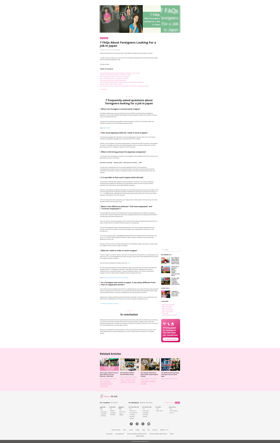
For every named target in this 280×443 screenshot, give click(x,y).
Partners (172, 433)
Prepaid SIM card (102, 407)
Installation (112, 410)
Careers (131, 430)
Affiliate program (140, 436)
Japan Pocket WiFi (167, 308)
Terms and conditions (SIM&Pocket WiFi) (136, 433)
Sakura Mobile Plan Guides (169, 315)
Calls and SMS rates (133, 412)
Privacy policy (109, 433)
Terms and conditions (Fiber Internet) (158, 433)
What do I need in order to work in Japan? (111, 84)
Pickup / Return (104, 412)
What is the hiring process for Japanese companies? (114, 78)
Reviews (137, 430)
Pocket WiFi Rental (121, 407)
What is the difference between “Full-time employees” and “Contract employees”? (122, 82)
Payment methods (116, 430)
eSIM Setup (131, 418)
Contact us (155, 430)
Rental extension (121, 414)
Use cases (172, 412)
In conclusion (103, 89)
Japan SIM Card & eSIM (168, 304)
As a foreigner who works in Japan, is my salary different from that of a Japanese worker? (124, 86)
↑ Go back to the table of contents (109, 303)
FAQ (148, 430)
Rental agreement (120, 433)
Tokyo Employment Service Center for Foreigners (116, 277)
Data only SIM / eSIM (146, 407)
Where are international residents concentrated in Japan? (115, 75)
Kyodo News (107, 128)
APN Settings (103, 415)
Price (102, 410)
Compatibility (103, 413)
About (124, 430)
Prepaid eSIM (112, 407)
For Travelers (105, 403)
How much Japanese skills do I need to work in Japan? (114, 76)
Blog (143, 430)
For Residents (134, 403)
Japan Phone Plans (167, 306)
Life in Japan (104, 38)
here (128, 263)
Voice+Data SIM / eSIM (134, 407)
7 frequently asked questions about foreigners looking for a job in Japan (120, 73)
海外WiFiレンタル (164, 430)
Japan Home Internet (167, 310)
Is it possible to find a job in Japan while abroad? (113, 80)
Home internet (172, 407)
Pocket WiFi (158, 407)
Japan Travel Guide (167, 311)
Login (177, 402)
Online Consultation (174, 410)
